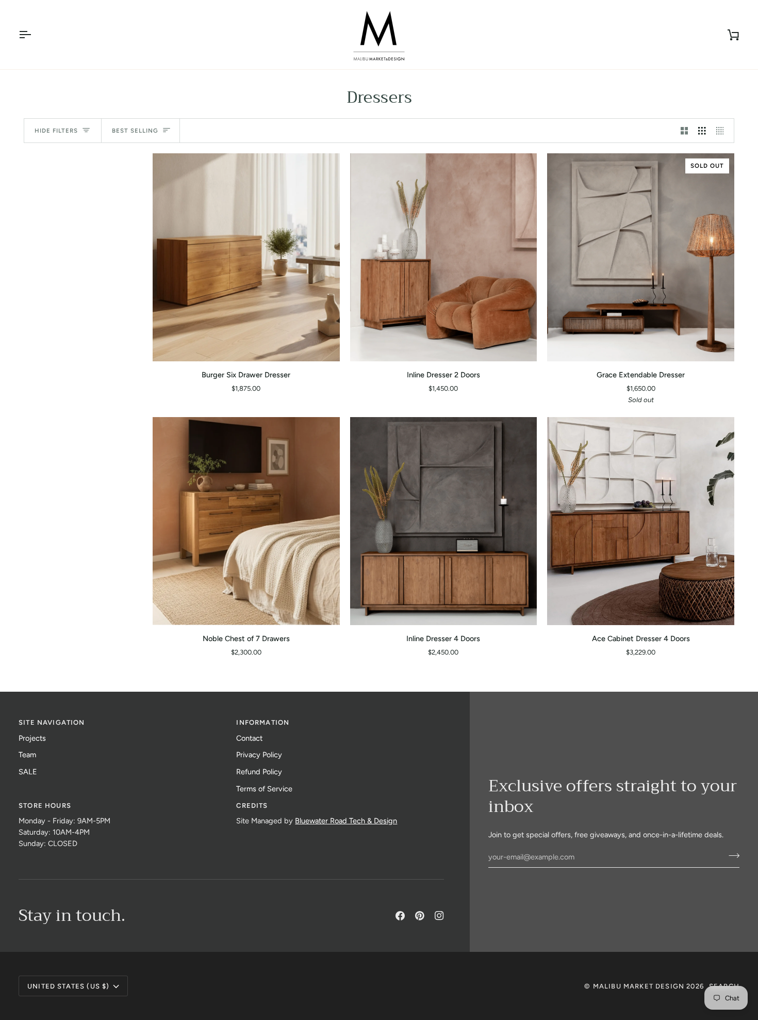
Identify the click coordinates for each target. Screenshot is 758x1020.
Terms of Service (264, 788)
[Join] (730, 855)
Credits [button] (252, 805)
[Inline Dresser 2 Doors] (443, 257)
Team (27, 754)
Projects (32, 738)
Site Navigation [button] (52, 722)
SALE (28, 771)
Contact (249, 738)
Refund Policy (259, 771)
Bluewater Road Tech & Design (346, 820)
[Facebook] (400, 915)
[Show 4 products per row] (722, 130)
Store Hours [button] (45, 805)
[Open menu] (34, 34)
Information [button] (262, 722)
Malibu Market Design (638, 986)
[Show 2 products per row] (684, 130)
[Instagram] (439, 915)
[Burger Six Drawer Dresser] (246, 257)
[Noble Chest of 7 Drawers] (246, 521)
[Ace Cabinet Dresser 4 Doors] (640, 521)
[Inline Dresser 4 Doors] (443, 521)
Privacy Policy (259, 754)
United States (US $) (68, 986)
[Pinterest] (419, 915)
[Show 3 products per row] (702, 130)
